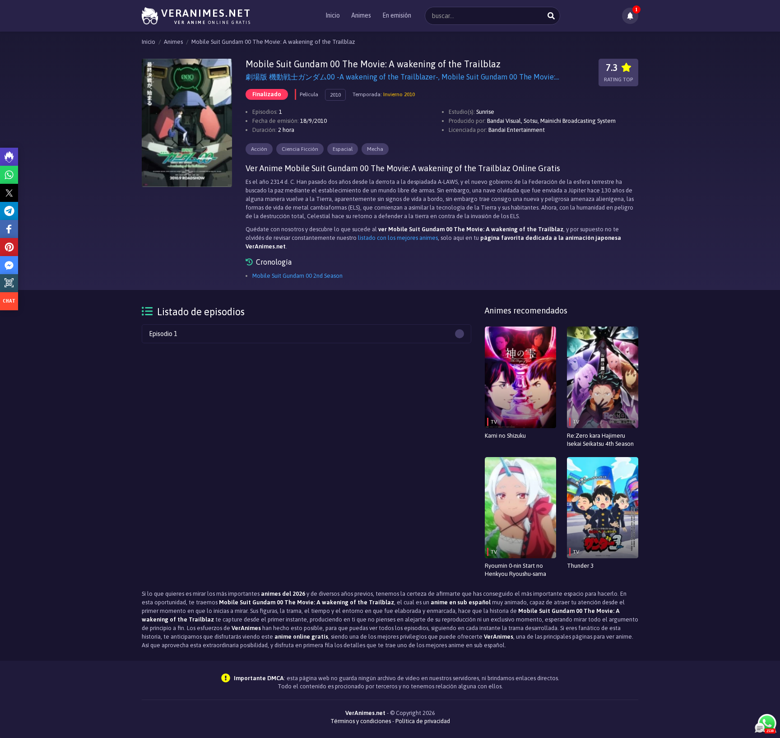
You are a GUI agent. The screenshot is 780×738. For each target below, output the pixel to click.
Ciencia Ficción (300, 149)
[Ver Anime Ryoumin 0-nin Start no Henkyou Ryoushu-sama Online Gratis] (520, 508)
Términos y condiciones (360, 721)
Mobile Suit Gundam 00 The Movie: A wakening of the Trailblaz (273, 41)
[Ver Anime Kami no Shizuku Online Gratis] (520, 377)
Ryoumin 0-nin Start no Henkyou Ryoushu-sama (515, 569)
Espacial (343, 149)
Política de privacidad (422, 721)
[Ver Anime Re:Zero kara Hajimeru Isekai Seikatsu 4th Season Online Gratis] (602, 377)
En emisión (396, 15)
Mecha (375, 149)
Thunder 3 (580, 565)
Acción (259, 149)
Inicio (332, 15)
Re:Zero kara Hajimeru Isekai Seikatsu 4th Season (600, 439)
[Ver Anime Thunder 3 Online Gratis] (602, 508)
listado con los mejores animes (398, 237)
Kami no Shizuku (505, 435)
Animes (361, 15)
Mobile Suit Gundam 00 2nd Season (297, 275)
